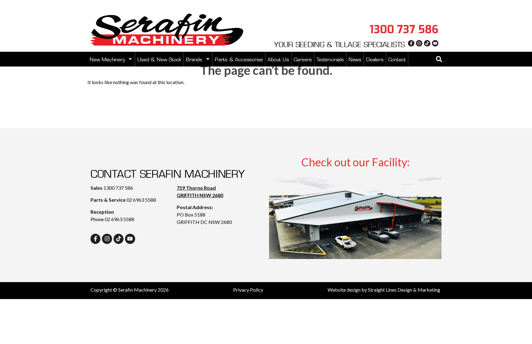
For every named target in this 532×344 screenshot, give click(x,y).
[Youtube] (435, 43)
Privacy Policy (248, 290)
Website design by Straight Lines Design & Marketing (384, 290)
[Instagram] (419, 43)
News (355, 59)
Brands (194, 59)
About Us (278, 59)
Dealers (375, 59)
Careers (303, 59)
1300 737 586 (118, 188)
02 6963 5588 (141, 200)
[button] (439, 59)
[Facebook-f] (411, 43)
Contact (397, 59)
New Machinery (107, 59)
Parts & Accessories (239, 59)
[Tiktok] (427, 43)
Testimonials (330, 59)
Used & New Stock (159, 59)
